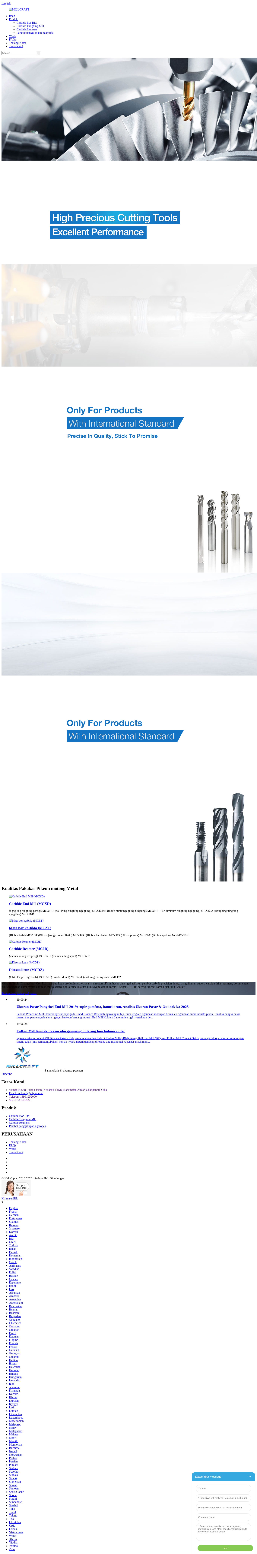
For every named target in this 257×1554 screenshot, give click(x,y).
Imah (12, 15)
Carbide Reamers (27, 29)
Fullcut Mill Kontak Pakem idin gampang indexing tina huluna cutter (71, 1031)
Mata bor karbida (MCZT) (30, 928)
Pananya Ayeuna (26, 993)
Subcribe (7, 1073)
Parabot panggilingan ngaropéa (35, 32)
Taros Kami (16, 46)
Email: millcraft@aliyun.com (26, 1093)
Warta (12, 36)
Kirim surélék (10, 1198)
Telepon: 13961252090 (23, 1096)
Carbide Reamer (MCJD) (28, 949)
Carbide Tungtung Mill (30, 26)
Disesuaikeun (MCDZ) (26, 970)
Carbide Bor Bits (27, 22)
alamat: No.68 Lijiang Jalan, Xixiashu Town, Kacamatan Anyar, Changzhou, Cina (58, 1089)
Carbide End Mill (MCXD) (30, 904)
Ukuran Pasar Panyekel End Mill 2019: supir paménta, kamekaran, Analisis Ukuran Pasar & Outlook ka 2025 (103, 1007)
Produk (13, 19)
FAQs (12, 39)
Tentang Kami (17, 42)
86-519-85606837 (19, 1100)
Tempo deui (9, 993)
